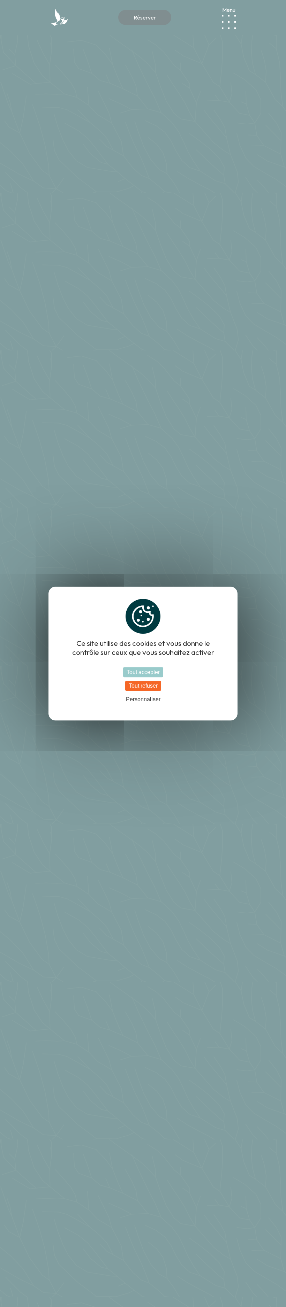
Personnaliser (143, 700)
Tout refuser (143, 686)
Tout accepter (143, 672)
